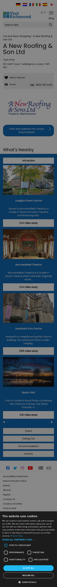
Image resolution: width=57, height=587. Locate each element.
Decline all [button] (28, 575)
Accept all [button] (28, 568)
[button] (28, 540)
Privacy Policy (17, 536)
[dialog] (28, 549)
